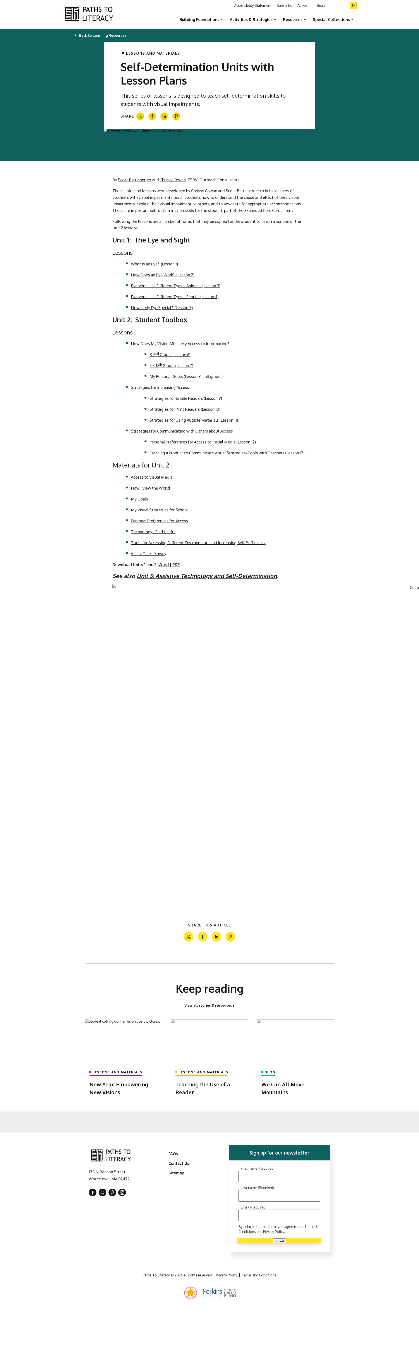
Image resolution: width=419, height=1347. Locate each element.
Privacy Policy (273, 1231)
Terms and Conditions (259, 1275)
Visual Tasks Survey (148, 553)
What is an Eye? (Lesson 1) (154, 263)
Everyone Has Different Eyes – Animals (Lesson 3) (175, 285)
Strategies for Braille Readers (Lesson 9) (185, 398)
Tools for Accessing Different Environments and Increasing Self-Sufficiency (198, 542)
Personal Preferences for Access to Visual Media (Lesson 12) (202, 442)
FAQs (173, 1153)
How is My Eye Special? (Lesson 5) (162, 307)
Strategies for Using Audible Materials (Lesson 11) (193, 420)
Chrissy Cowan (173, 179)
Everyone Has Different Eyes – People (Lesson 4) (174, 296)
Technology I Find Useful (153, 531)
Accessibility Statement (252, 5)
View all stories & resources (208, 1005)
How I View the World (150, 488)
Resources (292, 19)
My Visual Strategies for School (159, 509)
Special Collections (331, 19)
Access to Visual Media (152, 477)
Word (163, 564)
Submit (279, 1241)
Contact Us (178, 1163)
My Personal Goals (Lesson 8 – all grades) (186, 376)
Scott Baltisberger (134, 179)
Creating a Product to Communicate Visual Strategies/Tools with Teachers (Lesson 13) (226, 452)
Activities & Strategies (251, 19)
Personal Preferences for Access (159, 520)
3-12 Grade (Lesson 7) (171, 365)
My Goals (139, 499)
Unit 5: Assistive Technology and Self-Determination (207, 575)
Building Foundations (199, 19)
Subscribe (284, 5)
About (302, 5)
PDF (176, 564)
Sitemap (176, 1172)
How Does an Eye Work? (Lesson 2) (162, 274)
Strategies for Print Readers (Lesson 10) (184, 409)
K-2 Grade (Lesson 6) (169, 354)
